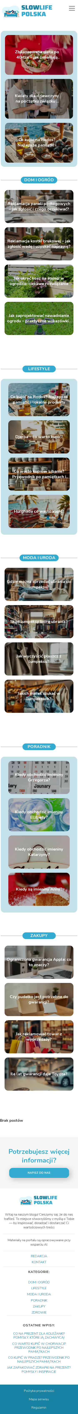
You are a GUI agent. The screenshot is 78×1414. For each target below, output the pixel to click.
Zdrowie (39, 1312)
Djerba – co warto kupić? (39, 437)
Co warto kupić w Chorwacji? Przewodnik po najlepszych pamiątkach (39, 1347)
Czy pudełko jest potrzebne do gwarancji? (39, 999)
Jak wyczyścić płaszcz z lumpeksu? (38, 659)
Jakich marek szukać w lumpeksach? (39, 696)
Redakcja (39, 1256)
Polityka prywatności (39, 1391)
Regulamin (38, 1407)
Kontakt (39, 1262)
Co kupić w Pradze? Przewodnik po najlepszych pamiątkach (39, 1359)
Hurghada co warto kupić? (39, 511)
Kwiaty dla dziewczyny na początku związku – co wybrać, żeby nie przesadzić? (37, 98)
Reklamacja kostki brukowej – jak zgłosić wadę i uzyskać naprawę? (39, 243)
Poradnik (39, 746)
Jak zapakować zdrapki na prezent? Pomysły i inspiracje (39, 1369)
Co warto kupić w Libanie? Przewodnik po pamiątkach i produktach (39, 474)
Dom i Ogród (39, 180)
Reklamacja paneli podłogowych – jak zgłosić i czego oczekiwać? (38, 206)
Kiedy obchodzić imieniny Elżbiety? (39, 814)
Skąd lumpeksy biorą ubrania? (39, 621)
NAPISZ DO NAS (39, 1173)
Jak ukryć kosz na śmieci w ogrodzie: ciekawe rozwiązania (39, 281)
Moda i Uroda (39, 558)
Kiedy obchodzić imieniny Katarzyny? (39, 852)
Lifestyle (39, 369)
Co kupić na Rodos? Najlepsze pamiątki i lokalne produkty (36, 142)
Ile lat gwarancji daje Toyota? (38, 1074)
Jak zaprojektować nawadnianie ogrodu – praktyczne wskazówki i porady (39, 318)
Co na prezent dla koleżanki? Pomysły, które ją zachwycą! (39, 1335)
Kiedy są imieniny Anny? (39, 889)
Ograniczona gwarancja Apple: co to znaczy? (39, 962)
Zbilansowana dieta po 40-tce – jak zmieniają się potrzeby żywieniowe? (37, 55)
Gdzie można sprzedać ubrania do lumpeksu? (39, 584)
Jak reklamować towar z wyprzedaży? (39, 1036)
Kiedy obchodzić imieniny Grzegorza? (39, 777)
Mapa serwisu (39, 1399)
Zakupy (39, 935)
